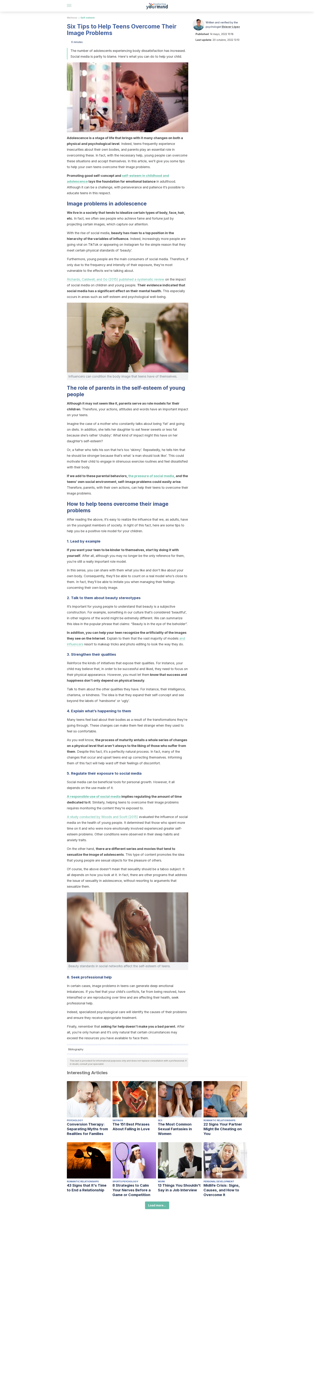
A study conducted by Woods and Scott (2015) (102, 817)
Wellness (72, 17)
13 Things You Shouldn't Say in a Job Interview (179, 1187)
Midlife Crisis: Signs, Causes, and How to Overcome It (222, 1190)
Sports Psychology (125, 1181)
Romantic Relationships (219, 1120)
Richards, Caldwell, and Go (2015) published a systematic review (115, 279)
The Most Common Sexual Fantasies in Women (175, 1129)
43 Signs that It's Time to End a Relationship (86, 1187)
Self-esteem (87, 17)
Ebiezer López (231, 26)
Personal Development (219, 1181)
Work (161, 1181)
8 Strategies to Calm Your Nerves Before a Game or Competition (131, 1190)
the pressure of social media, (151, 476)
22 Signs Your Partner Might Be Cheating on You (223, 1129)
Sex (160, 1120)
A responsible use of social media (94, 796)
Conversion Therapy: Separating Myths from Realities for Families (87, 1129)
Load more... (157, 1205)
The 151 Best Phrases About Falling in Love (131, 1126)
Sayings (117, 1120)
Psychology (75, 1120)
